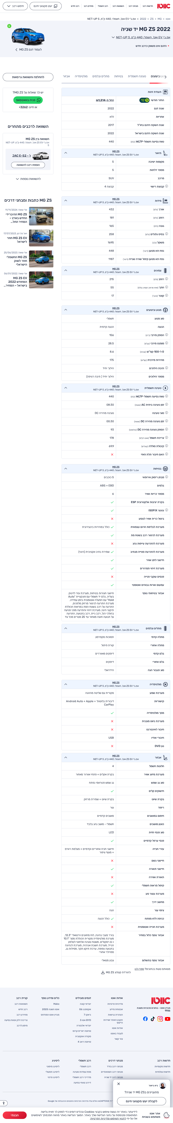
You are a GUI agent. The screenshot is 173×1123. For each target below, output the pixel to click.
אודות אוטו (117, 1028)
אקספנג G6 (85, 1009)
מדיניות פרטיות (115, 1004)
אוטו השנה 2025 (50, 1009)
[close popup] (118, 1083)
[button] (46, 6)
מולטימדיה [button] (81, 76)
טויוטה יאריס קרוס (82, 1031)
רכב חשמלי (85, 1066)
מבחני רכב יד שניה (113, 1077)
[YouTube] (167, 1019)
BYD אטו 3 (85, 1020)
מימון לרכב (22, 1025)
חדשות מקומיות (162, 1066)
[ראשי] (160, 1000)
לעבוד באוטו (117, 1033)
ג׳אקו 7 (87, 1014)
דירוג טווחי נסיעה (82, 1082)
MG (160, 18)
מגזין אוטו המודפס (50, 1014)
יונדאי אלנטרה (84, 1025)
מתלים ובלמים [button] (100, 76)
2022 (143, 18)
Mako (56, 1004)
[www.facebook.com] (145, 1019)
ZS (152, 18)
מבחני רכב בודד (115, 1066)
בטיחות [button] (118, 76)
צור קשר (118, 1039)
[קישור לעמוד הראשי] (163, 6)
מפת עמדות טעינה (82, 1072)
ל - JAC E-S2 (21, 156)
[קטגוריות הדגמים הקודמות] (166, 77)
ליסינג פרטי (53, 1077)
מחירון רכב (22, 1014)
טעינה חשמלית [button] (137, 76)
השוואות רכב (21, 1004)
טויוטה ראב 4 (84, 1042)
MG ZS (115, 151)
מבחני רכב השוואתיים (112, 1072)
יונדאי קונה (85, 1004)
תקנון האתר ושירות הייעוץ (113, 1021)
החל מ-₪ (105, 100)
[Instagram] (160, 1019)
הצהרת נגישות (115, 1014)
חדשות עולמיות (162, 1072)
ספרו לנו (139, 969)
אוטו (168, 18)
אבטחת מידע (116, 1009)
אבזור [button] (66, 76)
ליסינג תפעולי (52, 1072)
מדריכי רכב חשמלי (81, 1077)
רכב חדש (23, 1009)
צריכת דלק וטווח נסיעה (16, 1020)
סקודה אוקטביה (83, 1036)
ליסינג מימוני (52, 1066)
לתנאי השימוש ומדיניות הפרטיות (108, 1118)
